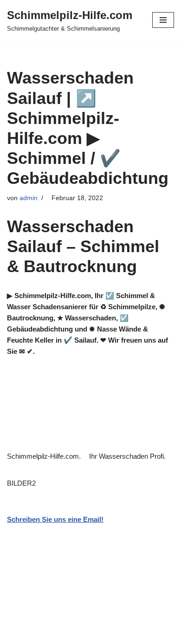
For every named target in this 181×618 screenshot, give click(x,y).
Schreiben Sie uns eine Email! (55, 519)
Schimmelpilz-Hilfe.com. (45, 456)
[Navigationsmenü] (163, 20)
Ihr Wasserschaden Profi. (129, 456)
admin (28, 198)
